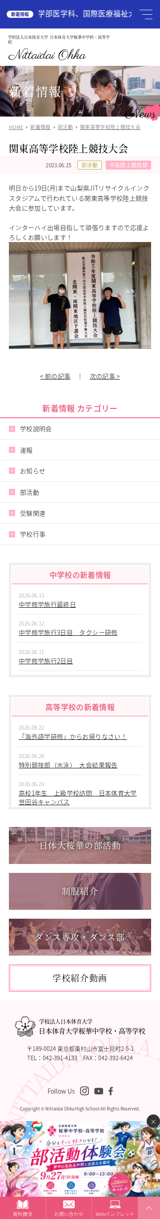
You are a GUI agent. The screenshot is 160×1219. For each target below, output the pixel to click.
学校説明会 (36, 428)
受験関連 (32, 513)
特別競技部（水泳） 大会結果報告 (68, 764)
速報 (26, 449)
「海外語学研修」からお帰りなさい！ (73, 736)
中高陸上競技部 (128, 165)
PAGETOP (147, 1218)
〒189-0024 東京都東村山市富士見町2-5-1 (80, 1048)
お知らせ (32, 470)
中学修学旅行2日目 (46, 660)
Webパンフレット (115, 1214)
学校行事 (32, 533)
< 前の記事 (55, 375)
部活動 (89, 165)
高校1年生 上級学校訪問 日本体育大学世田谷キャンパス (78, 797)
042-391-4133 (60, 1058)
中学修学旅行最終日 (47, 604)
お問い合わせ (69, 1214)
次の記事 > (105, 375)
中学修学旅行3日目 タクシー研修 (68, 632)
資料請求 (22, 1214)
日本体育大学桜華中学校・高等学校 (92, 1026)
